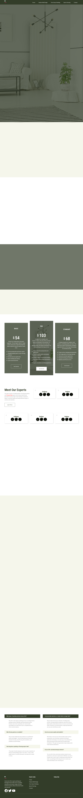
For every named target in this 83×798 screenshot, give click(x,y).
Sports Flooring (67, 2)
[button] (22, 716)
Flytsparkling (9, 395)
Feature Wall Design (43, 2)
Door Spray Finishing (55, 2)
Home (33, 2)
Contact (75, 2)
